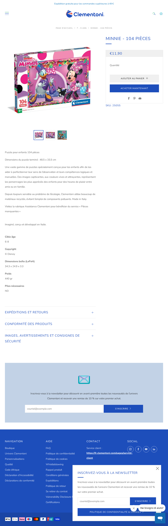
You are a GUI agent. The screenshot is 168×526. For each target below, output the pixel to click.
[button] (38, 135)
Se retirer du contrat (56, 491)
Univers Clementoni (16, 453)
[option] (50, 80)
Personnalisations (14, 459)
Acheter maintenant (134, 88)
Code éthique (12, 469)
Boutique (10, 448)
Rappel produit (54, 469)
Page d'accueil (64, 28)
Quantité (114, 65)
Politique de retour (56, 486)
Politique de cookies (56, 459)
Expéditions (52, 480)
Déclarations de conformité (19, 480)
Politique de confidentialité (60, 453)
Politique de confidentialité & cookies (115, 512)
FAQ (48, 448)
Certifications (53, 502)
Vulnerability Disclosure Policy (62, 496)
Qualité (9, 464)
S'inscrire (121, 408)
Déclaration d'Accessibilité (19, 475)
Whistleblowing (54, 464)
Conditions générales (57, 475)
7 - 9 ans (82, 28)
